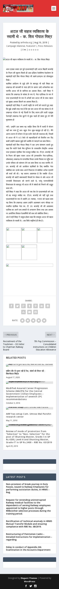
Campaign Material (15, 45)
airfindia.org (26, 42)
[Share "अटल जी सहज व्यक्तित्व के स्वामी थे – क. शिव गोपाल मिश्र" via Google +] (23, 306)
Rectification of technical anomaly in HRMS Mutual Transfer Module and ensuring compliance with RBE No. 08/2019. (29, 524)
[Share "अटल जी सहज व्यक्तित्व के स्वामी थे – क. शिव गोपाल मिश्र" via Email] (29, 312)
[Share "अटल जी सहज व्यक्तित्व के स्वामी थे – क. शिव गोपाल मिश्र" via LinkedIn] (42, 306)
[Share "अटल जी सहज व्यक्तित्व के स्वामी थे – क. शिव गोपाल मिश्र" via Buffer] (48, 306)
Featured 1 (31, 45)
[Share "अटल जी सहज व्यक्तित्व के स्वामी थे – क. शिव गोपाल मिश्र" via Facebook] (11, 306)
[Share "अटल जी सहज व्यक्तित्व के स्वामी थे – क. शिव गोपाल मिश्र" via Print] (36, 312)
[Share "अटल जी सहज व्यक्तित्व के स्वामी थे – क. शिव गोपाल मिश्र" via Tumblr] (29, 306)
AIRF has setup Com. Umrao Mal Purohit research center (28, 415)
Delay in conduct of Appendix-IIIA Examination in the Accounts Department (28, 548)
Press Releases (45, 45)
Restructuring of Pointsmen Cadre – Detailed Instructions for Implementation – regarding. (29, 537)
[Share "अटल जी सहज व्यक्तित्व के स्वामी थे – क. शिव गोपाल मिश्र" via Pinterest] (36, 306)
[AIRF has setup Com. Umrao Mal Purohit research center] (29, 408)
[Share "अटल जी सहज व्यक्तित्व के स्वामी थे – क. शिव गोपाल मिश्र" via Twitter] (17, 306)
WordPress (29, 581)
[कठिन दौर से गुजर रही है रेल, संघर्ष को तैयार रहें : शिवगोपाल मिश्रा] (29, 365)
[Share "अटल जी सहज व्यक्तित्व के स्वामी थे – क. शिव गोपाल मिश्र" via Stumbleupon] (23, 312)
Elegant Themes (29, 578)
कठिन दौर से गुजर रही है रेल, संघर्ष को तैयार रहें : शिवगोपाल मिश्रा (25, 372)
